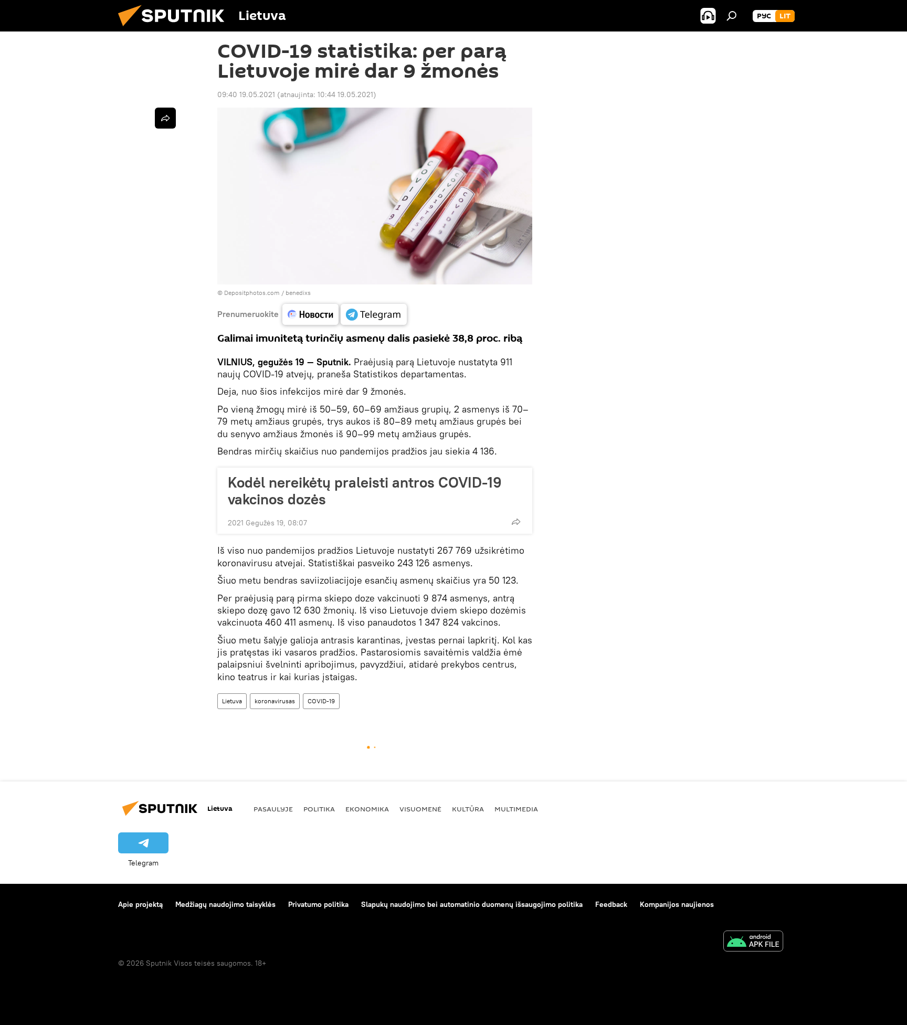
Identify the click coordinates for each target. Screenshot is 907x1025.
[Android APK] (753, 942)
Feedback (611, 904)
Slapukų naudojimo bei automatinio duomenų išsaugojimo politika (472, 904)
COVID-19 (321, 701)
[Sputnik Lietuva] (175, 29)
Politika (319, 808)
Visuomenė (420, 808)
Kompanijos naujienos (677, 904)
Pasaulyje (273, 808)
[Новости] (310, 314)
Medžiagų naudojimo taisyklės (225, 904)
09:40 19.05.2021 (246, 94)
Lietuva (232, 701)
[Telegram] (374, 314)
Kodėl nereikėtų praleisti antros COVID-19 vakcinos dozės (365, 491)
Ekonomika (367, 808)
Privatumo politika (318, 904)
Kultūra (468, 808)
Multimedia (516, 808)
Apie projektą (140, 904)
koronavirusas (275, 701)
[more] (515, 521)
